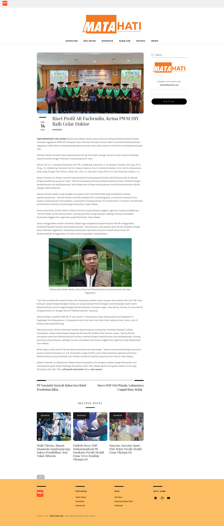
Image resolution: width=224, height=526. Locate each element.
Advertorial (80, 505)
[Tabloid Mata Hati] (112, 32)
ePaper (154, 41)
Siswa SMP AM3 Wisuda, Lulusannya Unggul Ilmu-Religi (120, 387)
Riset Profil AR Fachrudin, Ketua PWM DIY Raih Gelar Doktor (95, 121)
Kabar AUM (124, 41)
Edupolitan (72, 41)
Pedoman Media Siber (123, 501)
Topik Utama (81, 497)
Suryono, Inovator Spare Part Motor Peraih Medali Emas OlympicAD (125, 448)
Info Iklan (118, 497)
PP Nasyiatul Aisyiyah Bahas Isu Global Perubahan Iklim (61, 387)
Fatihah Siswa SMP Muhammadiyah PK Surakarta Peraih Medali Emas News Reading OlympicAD (88, 452)
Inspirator (107, 41)
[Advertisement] (169, 128)
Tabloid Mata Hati (57, 516)
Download (118, 505)
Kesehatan (80, 501)
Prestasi (140, 41)
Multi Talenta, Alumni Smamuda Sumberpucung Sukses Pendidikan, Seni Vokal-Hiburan (53, 450)
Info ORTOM (89, 41)
